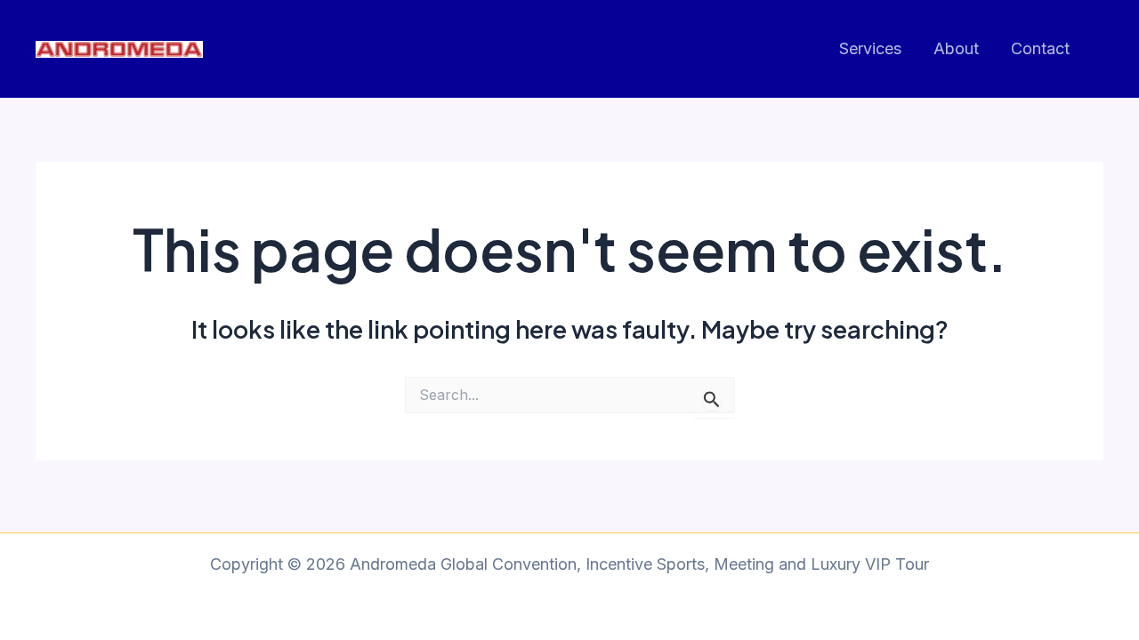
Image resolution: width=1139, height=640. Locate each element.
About (956, 48)
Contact (1040, 48)
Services (870, 48)
